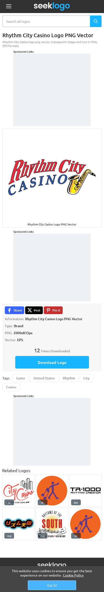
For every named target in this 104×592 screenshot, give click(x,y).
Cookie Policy (73, 575)
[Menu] (9, 7)
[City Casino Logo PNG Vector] (18, 491)
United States (44, 378)
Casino (11, 387)
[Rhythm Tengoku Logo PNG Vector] (18, 524)
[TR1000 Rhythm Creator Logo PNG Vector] (85, 491)
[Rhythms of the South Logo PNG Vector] (52, 524)
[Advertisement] (52, 84)
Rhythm (69, 378)
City (86, 378)
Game (20, 378)
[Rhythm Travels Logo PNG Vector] (52, 491)
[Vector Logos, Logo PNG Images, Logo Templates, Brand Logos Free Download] (52, 6)
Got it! (52, 585)
